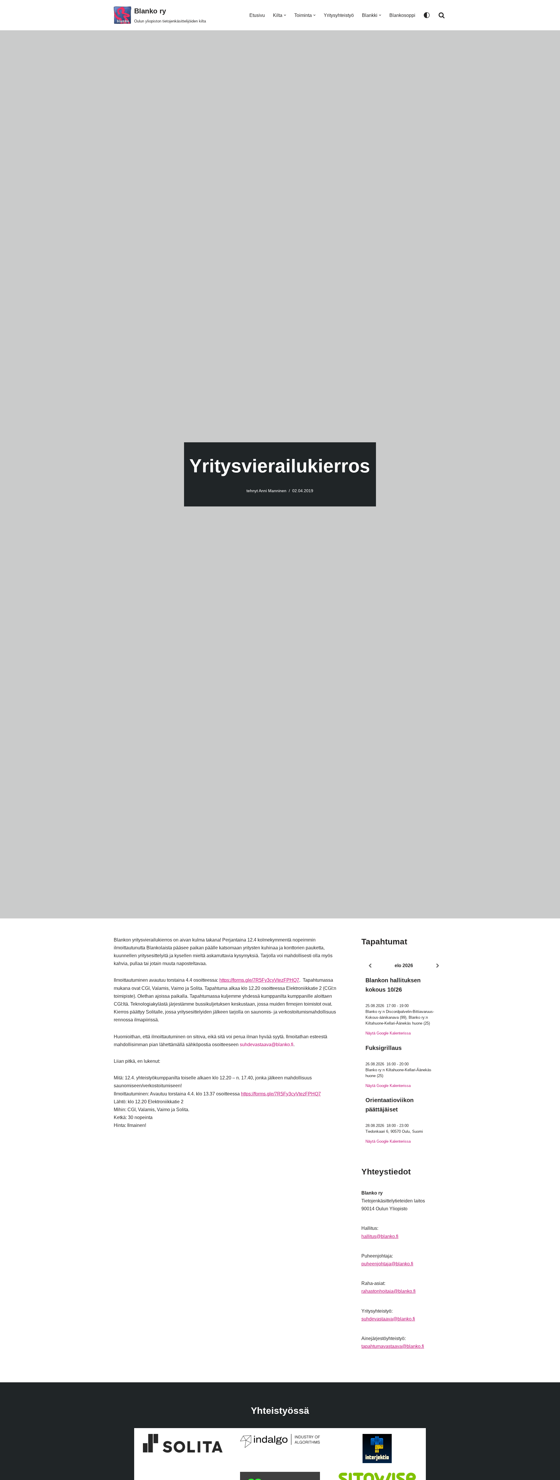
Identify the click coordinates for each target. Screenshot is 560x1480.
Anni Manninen (272, 490)
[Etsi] (441, 15)
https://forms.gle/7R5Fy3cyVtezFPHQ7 (259, 980)
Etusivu (257, 15)
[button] (285, 15)
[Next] (437, 966)
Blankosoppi (402, 15)
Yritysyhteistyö (339, 15)
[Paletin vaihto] (427, 15)
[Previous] (369, 966)
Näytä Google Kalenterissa (388, 1033)
